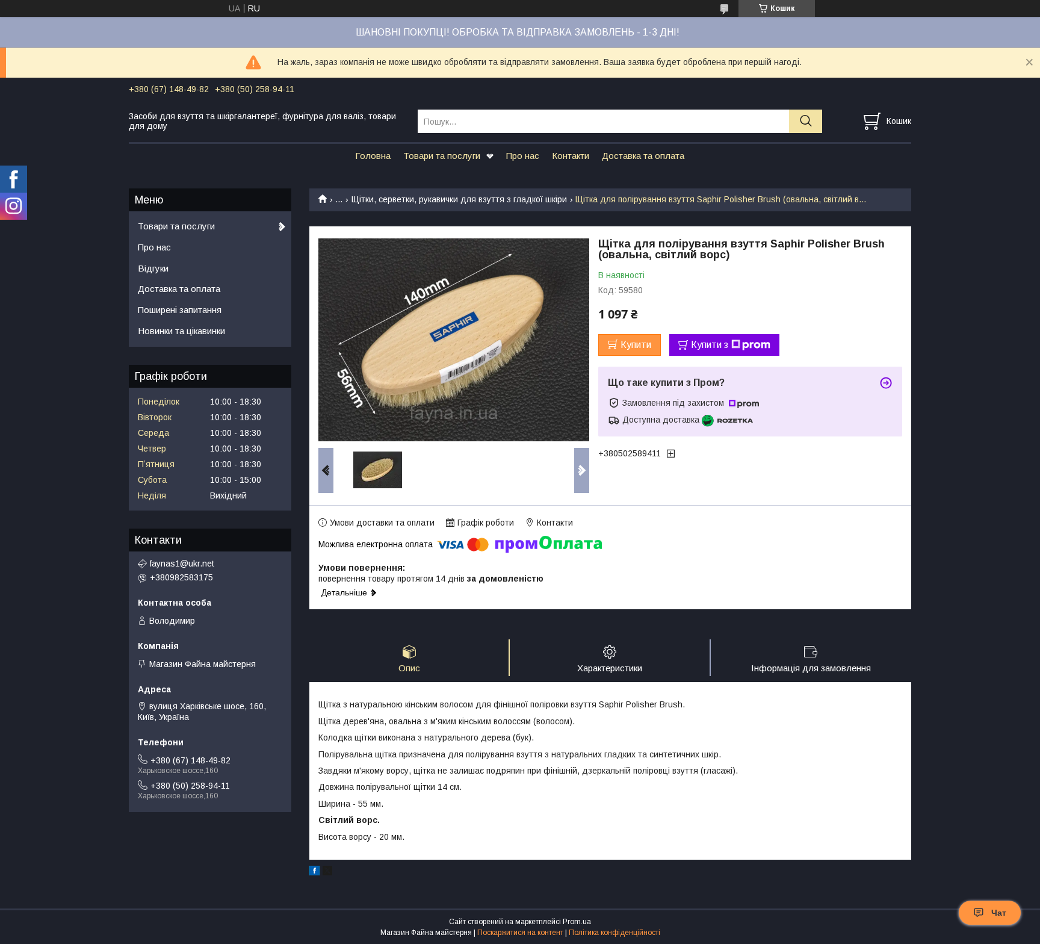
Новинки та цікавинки (181, 331)
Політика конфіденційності (614, 932)
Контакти (570, 156)
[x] (327, 872)
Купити (636, 345)
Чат (998, 913)
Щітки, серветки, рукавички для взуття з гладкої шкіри (459, 199)
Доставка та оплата (643, 156)
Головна (373, 156)
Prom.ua (577, 922)
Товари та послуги (441, 156)
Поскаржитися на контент (520, 932)
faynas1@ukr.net (182, 563)
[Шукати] (805, 121)
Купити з (709, 345)
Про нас (522, 156)
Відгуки (153, 268)
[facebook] (314, 872)
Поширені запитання (179, 310)
